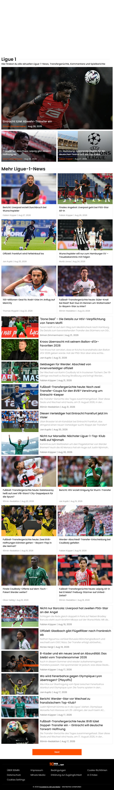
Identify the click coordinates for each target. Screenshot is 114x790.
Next (57, 752)
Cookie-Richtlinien (97, 770)
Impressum (37, 770)
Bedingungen (58, 770)
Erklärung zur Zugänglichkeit (66, 775)
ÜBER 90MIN (13, 770)
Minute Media (38, 775)
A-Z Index (92, 775)
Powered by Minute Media (49, 787)
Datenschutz (14, 775)
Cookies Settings (16, 779)
